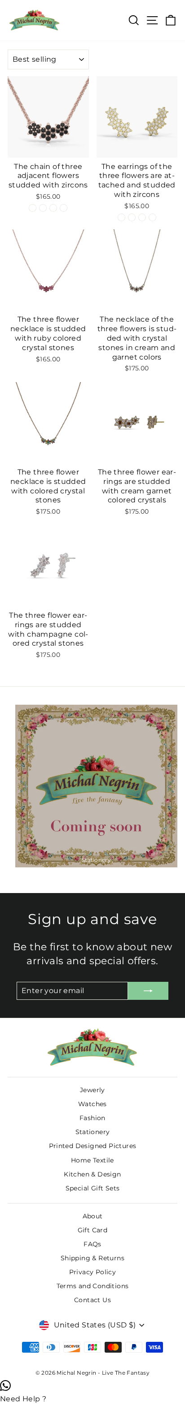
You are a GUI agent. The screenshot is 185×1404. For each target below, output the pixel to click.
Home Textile (92, 1160)
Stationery (92, 1132)
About (93, 1216)
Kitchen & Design (92, 1174)
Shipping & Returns (92, 1258)
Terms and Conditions (93, 1286)
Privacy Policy (92, 1272)
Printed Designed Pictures (93, 1146)
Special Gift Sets (93, 1188)
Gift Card (93, 1230)
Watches (92, 1104)
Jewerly (92, 1090)
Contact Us (92, 1300)
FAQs (92, 1244)
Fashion (92, 1118)
